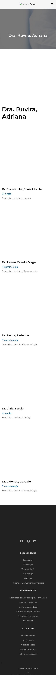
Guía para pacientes (28, 602)
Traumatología (28, 569)
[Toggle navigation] (44, 4)
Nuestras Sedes (28, 645)
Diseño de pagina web (28, 668)
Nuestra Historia (28, 636)
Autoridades (28, 640)
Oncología (28, 564)
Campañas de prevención (28, 611)
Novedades (28, 620)
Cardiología (28, 560)
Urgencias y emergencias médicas (28, 583)
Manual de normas (28, 649)
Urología (28, 578)
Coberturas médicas (28, 607)
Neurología (28, 574)
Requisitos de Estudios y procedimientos (28, 598)
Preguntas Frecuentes (28, 616)
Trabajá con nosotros (28, 654)
